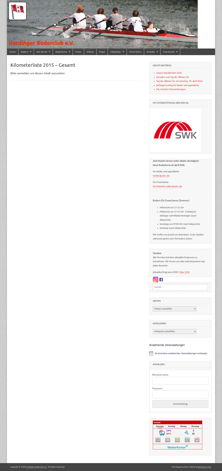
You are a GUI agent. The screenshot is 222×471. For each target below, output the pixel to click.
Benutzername (160, 374)
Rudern (24, 51)
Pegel (102, 51)
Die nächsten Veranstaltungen (171, 89)
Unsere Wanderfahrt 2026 (169, 73)
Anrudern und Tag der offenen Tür (172, 77)
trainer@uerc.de (161, 176)
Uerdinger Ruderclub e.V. (36, 467)
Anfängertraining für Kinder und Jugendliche (177, 85)
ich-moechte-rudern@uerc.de (167, 186)
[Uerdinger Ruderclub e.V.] (111, 24)
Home (13, 51)
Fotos (78, 51)
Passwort (157, 388)
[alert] (180, 353)
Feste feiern (135, 51)
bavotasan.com (204, 467)
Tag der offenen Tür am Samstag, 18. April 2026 (179, 81)
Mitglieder (115, 51)
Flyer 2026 (185, 272)
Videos (90, 51)
